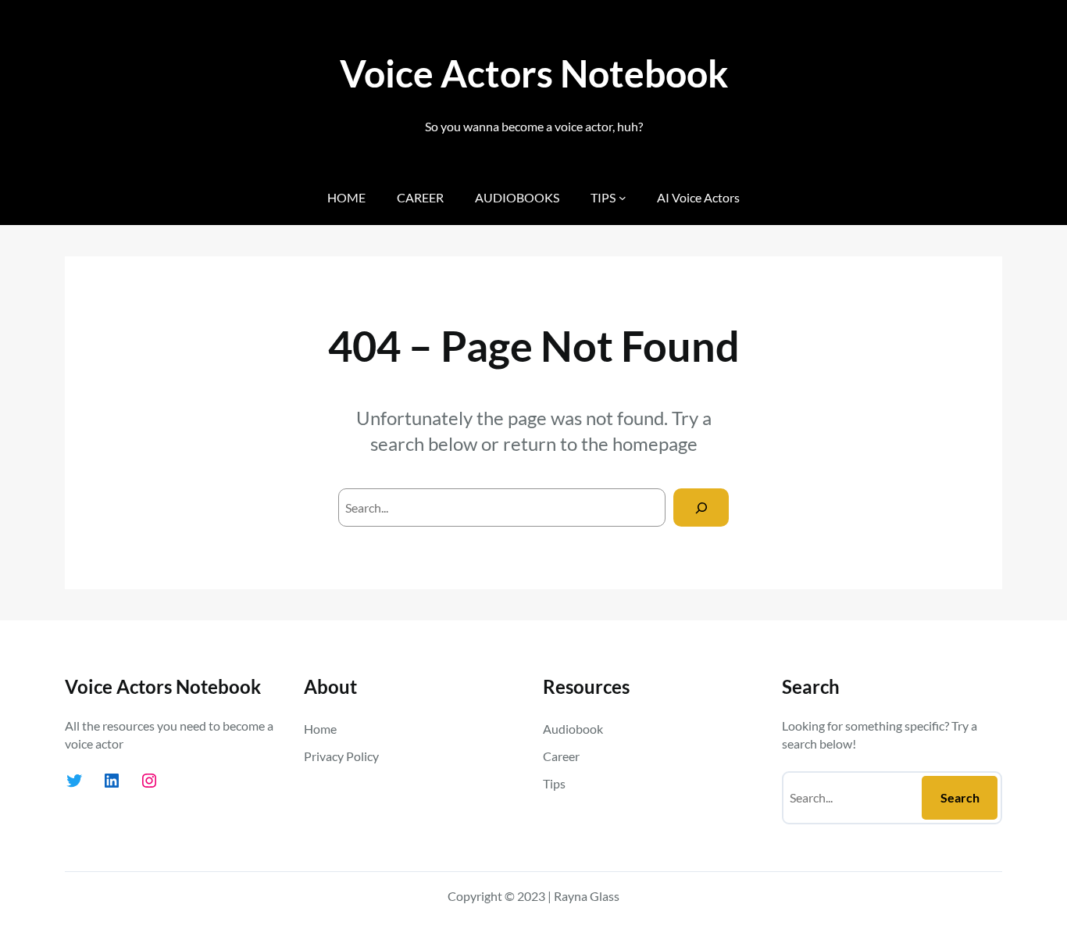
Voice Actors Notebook (534, 73)
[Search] (701, 507)
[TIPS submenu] (622, 198)
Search (960, 797)
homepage (655, 443)
